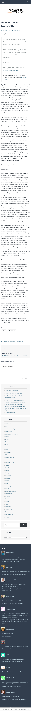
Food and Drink (9, 462)
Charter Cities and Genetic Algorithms (13, 659)
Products (7, 496)
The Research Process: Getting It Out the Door (15, 557)
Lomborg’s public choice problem (11, 686)
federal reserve (9, 457)
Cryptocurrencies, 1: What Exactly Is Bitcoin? (14, 354)
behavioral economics (11, 434)
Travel (7, 512)
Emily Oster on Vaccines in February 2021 (13, 348)
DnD (6, 447)
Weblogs (7, 517)
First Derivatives (10, 412)
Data (6, 442)
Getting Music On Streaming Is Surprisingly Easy (15, 571)
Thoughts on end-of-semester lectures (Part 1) (15, 646)
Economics (5, 341)
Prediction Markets (10, 491)
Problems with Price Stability (13, 393)
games (7, 465)
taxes (6, 504)
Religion (7, 499)
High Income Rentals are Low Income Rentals (14, 699)
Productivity (8, 493)
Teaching (7, 506)
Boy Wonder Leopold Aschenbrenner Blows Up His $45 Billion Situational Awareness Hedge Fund (15, 621)
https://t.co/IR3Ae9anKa (11, 70)
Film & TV (8, 460)
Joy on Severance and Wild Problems (14, 603)
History (7, 470)
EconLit (7, 449)
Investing (8, 475)
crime (7, 439)
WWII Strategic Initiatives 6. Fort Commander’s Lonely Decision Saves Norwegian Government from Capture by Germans (15, 615)
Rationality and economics (9, 649)
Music (7, 480)
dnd (6, 444)
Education (8, 455)
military (7, 478)
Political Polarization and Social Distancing (14, 672)
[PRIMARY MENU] (3, 2)
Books (7, 436)
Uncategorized (11, 341)
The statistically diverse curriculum (12, 661)
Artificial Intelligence (11, 429)
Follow (24, 525)
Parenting (8, 486)
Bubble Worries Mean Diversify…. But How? (14, 574)
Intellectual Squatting (11, 390)
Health (7, 468)
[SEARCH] (28, 2)
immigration (8, 473)
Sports (7, 501)
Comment (24, 378)
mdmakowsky (16, 30)
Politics (7, 488)
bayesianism (8, 431)
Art (6, 426)
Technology (8, 509)
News (6, 483)
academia (20, 341)
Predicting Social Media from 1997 (11, 601)
